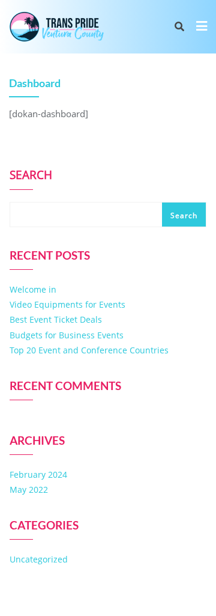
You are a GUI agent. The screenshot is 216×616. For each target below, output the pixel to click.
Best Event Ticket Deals (56, 319)
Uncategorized (39, 559)
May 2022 (29, 489)
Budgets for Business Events (67, 335)
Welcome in (33, 289)
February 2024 (38, 474)
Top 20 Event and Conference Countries (89, 350)
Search (31, 176)
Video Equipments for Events (67, 304)
